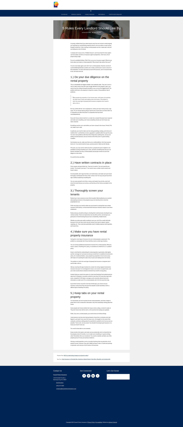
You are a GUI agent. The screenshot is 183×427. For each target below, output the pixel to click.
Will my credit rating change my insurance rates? (76, 355)
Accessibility (99, 422)
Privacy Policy (91, 422)
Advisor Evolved (113, 422)
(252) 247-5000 (122, 6)
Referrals (101, 14)
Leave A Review (89, 14)
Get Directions (59, 382)
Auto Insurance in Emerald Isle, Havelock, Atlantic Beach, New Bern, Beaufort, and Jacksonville (86, 359)
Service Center (76, 14)
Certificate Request (115, 14)
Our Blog (64, 14)
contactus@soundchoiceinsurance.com (66, 388)
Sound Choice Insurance (115, 376)
